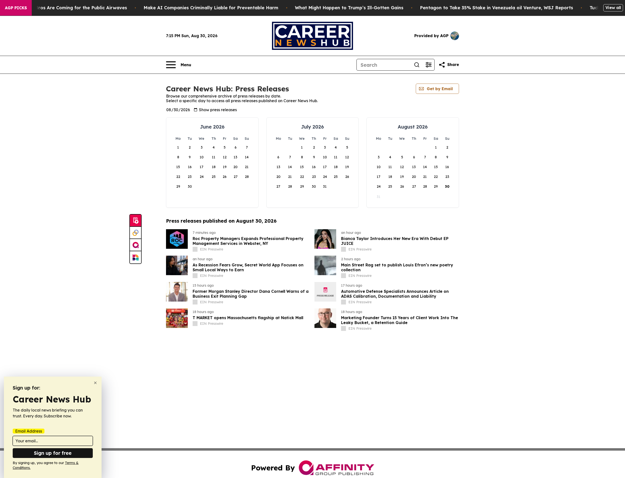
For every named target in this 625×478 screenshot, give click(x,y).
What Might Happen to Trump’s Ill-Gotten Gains (349, 8)
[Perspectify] (135, 233)
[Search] (417, 64)
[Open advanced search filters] (428, 64)
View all (613, 7)
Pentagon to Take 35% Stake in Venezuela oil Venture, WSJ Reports (496, 8)
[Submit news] (135, 221)
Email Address (28, 431)
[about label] (195, 249)
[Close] (95, 382)
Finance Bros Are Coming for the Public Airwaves (71, 8)
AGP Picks (16, 7)
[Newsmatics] (135, 257)
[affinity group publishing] (135, 245)
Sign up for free (53, 453)
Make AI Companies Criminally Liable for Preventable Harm (211, 8)
